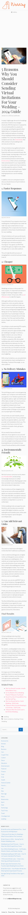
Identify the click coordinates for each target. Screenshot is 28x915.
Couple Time (4, 755)
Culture (3, 757)
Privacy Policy (11, 912)
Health (3, 780)
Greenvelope (18, 139)
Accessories (4, 741)
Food (2, 774)
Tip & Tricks (4, 810)
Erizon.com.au (6, 161)
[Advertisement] (14, 29)
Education (4, 763)
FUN (2, 777)
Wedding (4, 721)
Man (2, 791)
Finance (3, 771)
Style (2, 805)
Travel (3, 813)
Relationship (4, 799)
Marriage (4, 794)
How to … (4, 785)
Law (2, 788)
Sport (2, 802)
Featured (3, 769)
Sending (16, 719)
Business (3, 749)
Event (5, 719)
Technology (4, 808)
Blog (2, 746)
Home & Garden (5, 783)
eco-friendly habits (7, 476)
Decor (3, 760)
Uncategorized (5, 816)
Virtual (21, 719)
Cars (2, 752)
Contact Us (4, 912)
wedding (6, 716)
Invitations (10, 719)
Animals (3, 743)
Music (3, 796)
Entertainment (5, 766)
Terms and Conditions (21, 912)
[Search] (21, 729)
